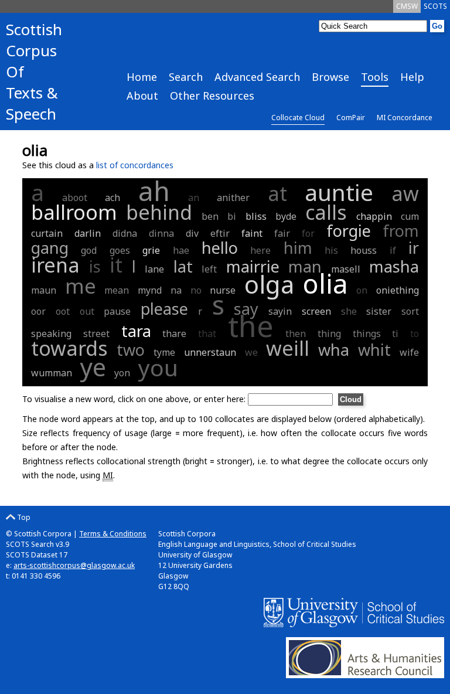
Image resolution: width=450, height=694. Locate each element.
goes (120, 250)
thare (174, 333)
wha (333, 349)
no (196, 290)
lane (154, 269)
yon (122, 372)
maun (43, 290)
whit (374, 349)
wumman (51, 372)
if (393, 250)
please (164, 308)
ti (395, 333)
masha (394, 266)
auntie (339, 191)
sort (410, 311)
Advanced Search (257, 77)
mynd (150, 290)
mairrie (252, 266)
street (96, 333)
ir (413, 247)
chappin (374, 216)
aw (405, 193)
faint (251, 233)
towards (69, 348)
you (158, 367)
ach (112, 197)
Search (186, 77)
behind (159, 212)
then (295, 333)
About (142, 96)
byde (285, 216)
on (361, 290)
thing (329, 333)
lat (183, 266)
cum (410, 216)
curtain (47, 233)
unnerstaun (210, 352)
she (349, 311)
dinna (161, 233)
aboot (74, 197)
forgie (348, 230)
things (367, 333)
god (89, 250)
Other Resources (212, 96)
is (95, 266)
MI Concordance (404, 118)
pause (117, 311)
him (298, 247)
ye (93, 366)
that (207, 333)
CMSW (407, 6)
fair (282, 233)
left (209, 269)
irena (55, 264)
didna (124, 233)
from (401, 230)
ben (210, 216)
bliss (256, 216)
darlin (87, 233)
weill (287, 348)
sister (378, 311)
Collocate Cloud (298, 118)
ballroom (74, 212)
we (251, 352)
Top (22, 517)
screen (316, 311)
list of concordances (134, 165)
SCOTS (435, 6)
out (87, 311)
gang (50, 247)
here (260, 250)
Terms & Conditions (112, 534)
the (251, 326)
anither (233, 197)
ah (154, 191)
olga (269, 284)
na (176, 290)
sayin (280, 311)
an (193, 197)
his (331, 250)
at (277, 193)
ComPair (350, 118)
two (131, 349)
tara (136, 331)
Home (142, 77)
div (192, 233)
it (116, 264)
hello (220, 247)
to (414, 333)
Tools (374, 77)
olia (325, 283)
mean (116, 290)
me (80, 286)
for (308, 233)
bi (231, 216)
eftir (220, 233)
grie (151, 250)
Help (412, 77)
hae (181, 250)
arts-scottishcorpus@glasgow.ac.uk (74, 565)
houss (363, 250)
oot (63, 311)
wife (409, 352)
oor (38, 311)
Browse (330, 77)
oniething (397, 290)
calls (326, 212)
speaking (51, 333)
